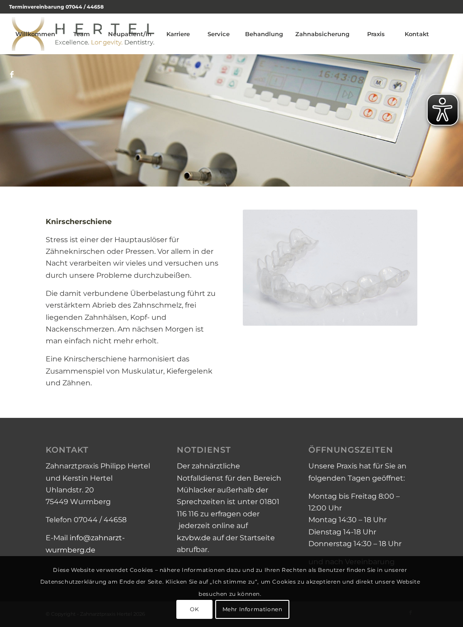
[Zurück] (8, 120)
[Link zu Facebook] (12, 74)
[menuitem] (35, 34)
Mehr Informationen (252, 609)
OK (194, 609)
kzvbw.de (194, 537)
